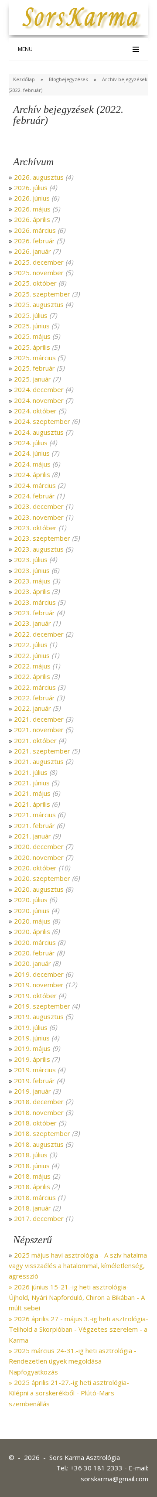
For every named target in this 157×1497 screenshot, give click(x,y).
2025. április (32, 347)
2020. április (32, 931)
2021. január (32, 836)
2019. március (35, 1069)
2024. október (35, 410)
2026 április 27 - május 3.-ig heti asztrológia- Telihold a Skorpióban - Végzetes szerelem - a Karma (78, 1329)
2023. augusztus (39, 549)
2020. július (31, 899)
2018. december (39, 1101)
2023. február (34, 612)
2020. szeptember (42, 878)
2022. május (32, 666)
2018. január (32, 1208)
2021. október (35, 740)
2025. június (32, 325)
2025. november (39, 272)
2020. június (32, 910)
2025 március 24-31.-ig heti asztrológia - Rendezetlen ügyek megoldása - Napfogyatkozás (73, 1361)
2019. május (32, 1048)
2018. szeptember (42, 1133)
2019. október (35, 995)
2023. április (32, 591)
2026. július (31, 187)
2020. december (39, 846)
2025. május (32, 336)
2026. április (32, 219)
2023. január (32, 623)
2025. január (32, 379)
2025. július (31, 315)
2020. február (34, 952)
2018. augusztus (39, 1144)
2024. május (32, 464)
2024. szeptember (42, 421)
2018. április (32, 1186)
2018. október (35, 1122)
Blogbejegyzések (68, 79)
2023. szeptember (42, 538)
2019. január (32, 1091)
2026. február (34, 240)
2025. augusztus (39, 304)
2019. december (39, 974)
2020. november (39, 857)
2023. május (32, 580)
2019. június (32, 1037)
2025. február (34, 368)
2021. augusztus (39, 761)
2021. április (32, 804)
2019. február (34, 1080)
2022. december (39, 634)
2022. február (34, 697)
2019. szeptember (42, 1006)
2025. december (39, 262)
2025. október (35, 283)
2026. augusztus (39, 177)
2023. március (35, 602)
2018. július (31, 1154)
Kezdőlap (24, 79)
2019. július (31, 1027)
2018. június (32, 1165)
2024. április (32, 474)
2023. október (35, 527)
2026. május (32, 209)
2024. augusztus (39, 432)
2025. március (35, 357)
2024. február (34, 495)
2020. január (32, 963)
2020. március (35, 942)
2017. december (39, 1218)
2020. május (32, 921)
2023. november (39, 517)
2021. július (31, 772)
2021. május (32, 793)
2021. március (35, 814)
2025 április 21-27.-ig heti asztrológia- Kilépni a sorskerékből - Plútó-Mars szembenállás (69, 1393)
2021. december (39, 719)
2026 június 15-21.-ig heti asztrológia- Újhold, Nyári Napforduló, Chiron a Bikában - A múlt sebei (77, 1297)
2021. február (34, 825)
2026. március (35, 230)
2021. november (39, 729)
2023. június (32, 570)
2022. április (32, 676)
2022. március (35, 687)
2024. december (39, 389)
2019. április (32, 1059)
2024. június (32, 453)
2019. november (39, 984)
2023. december (39, 506)
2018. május (32, 1176)
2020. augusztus (39, 889)
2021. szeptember (42, 751)
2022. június (32, 655)
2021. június (32, 782)
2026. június (32, 198)
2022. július (31, 644)
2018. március (35, 1197)
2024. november (39, 400)
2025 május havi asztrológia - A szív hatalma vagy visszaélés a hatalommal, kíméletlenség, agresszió (78, 1266)
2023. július (31, 559)
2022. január (32, 708)
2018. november (39, 1112)
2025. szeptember (42, 294)
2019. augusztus (39, 1016)
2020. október (35, 867)
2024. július (31, 442)
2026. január (32, 251)
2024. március (35, 485)
